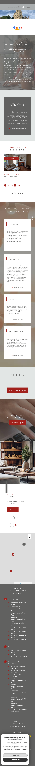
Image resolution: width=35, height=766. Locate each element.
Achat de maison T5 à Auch (18, 671)
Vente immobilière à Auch (18, 651)
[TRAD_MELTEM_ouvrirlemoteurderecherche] (22, 7)
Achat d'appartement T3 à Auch (18, 680)
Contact (32, 218)
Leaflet (15, 583)
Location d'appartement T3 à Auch (18, 699)
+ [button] (29, 535)
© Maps (20, 583)
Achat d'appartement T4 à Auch (18, 687)
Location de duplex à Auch (19, 632)
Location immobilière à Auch (19, 655)
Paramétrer (15, 755)
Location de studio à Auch (18, 628)
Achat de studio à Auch (18, 624)
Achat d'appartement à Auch (18, 613)
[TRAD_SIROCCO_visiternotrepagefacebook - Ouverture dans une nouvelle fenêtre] (9, 525)
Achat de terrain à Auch (18, 640)
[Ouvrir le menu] (28, 7)
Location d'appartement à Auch (18, 619)
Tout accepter (15, 760)
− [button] (29, 537)
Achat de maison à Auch (18, 604)
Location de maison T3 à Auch (18, 675)
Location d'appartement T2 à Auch (18, 693)
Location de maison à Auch (17, 608)
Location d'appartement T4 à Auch (18, 705)
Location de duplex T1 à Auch (19, 710)
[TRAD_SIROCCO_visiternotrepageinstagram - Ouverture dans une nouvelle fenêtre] (15, 525)
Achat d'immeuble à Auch (18, 636)
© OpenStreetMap (28, 583)
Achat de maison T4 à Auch (18, 667)
